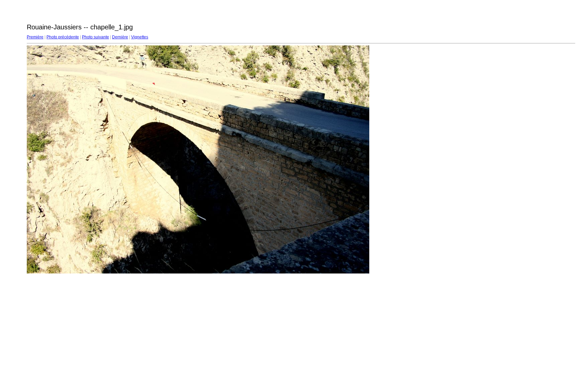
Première (35, 37)
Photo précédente (62, 37)
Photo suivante (95, 37)
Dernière (120, 37)
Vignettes (139, 37)
